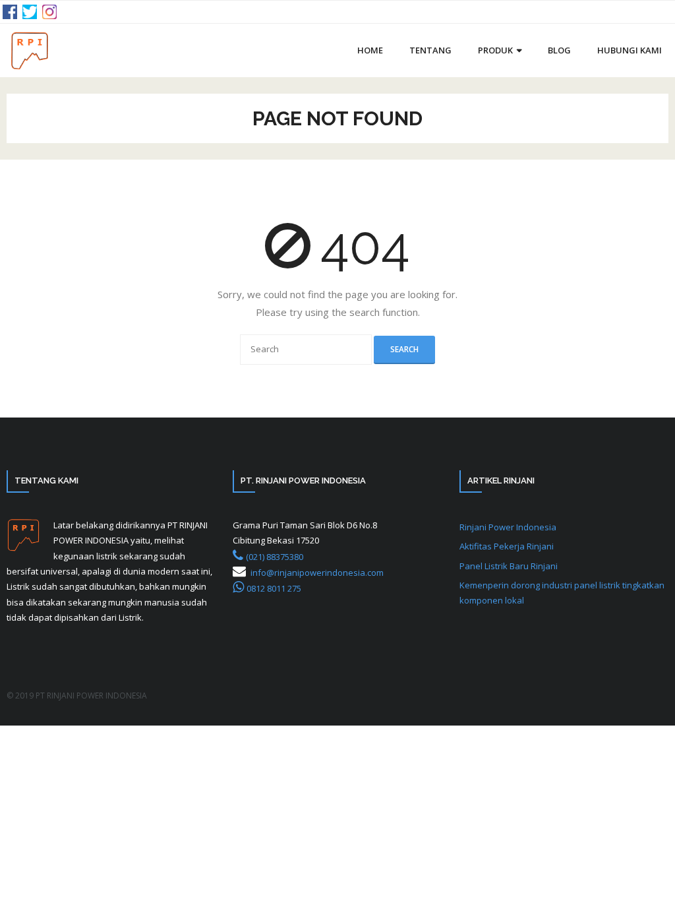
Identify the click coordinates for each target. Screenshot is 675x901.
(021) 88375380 (274, 557)
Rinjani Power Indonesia (507, 527)
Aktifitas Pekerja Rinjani (506, 546)
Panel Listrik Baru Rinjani (508, 566)
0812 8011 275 (274, 588)
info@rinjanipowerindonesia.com (317, 572)
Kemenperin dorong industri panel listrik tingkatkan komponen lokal (561, 592)
